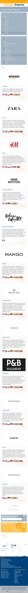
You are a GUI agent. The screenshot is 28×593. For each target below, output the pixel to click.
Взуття (6, 38)
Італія (5, 28)
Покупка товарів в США (6, 559)
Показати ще (16, 505)
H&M (3, 153)
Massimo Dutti (6, 300)
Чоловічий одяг (7, 57)
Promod (4, 484)
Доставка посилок (4, 563)
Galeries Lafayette (7, 226)
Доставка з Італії (4, 576)
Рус (4, 1)
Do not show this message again (15, 591)
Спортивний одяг (8, 55)
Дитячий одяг (7, 50)
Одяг (6, 48)
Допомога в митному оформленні (8, 565)
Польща (6, 24)
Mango (4, 263)
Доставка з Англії (4, 572)
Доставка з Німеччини (5, 573)
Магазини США (17, 571)
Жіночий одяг (7, 53)
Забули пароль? (14, 530)
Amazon (4, 86)
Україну (3, 550)
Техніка (6, 62)
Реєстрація (14, 528)
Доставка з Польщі (5, 575)
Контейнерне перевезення (6, 560)
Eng (7, 1)
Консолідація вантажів (5, 564)
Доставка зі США (4, 571)
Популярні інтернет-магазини (10, 59)
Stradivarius (6, 410)
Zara (3, 117)
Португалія (6, 30)
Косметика (6, 45)
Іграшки (5, 41)
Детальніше (22, 97)
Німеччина (6, 22)
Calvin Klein (5, 337)
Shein (4, 447)
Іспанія (6, 26)
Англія (5, 16)
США (5, 14)
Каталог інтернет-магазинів (10, 43)
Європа (6, 19)
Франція (6, 32)
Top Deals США (17, 572)
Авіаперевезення (4, 562)
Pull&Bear (5, 373)
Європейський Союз (18, 575)
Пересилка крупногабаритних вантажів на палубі (11, 567)
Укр (2, 1)
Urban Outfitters (7, 189)
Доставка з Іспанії (4, 577)
